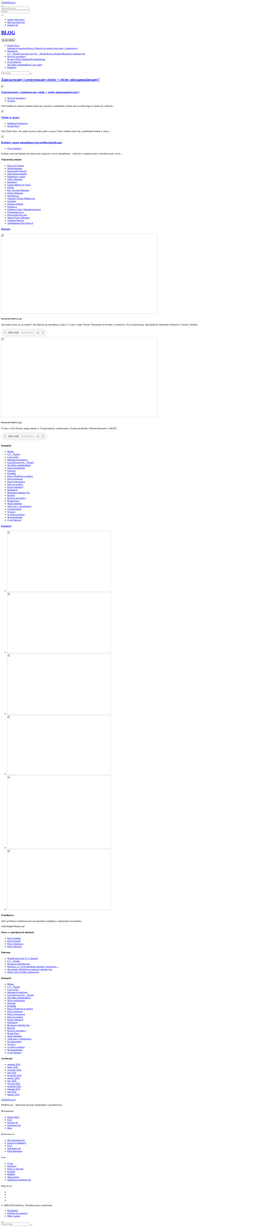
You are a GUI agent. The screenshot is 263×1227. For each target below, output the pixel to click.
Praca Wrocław (14, 946)
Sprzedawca (13, 195)
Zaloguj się (12, 25)
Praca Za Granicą (15, 165)
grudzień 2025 (14, 1086)
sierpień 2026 (13, 1064)
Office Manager (15, 179)
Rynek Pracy (13, 45)
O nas (10, 1163)
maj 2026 (11, 1072)
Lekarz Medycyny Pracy (19, 185)
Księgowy (12, 182)
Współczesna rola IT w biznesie (22, 958)
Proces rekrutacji (55, 53)
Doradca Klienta (15, 204)
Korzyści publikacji (16, 1143)
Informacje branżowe (17, 48)
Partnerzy (11, 67)
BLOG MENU (8, 40)
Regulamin (12, 1210)
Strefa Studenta (23, 59)
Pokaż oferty (13, 1117)
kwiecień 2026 (14, 1075)
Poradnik (11, 473)
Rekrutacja (12, 51)
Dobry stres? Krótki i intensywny (23, 972)
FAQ (9, 1120)
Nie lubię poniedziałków (19, 64)
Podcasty (6, 229)
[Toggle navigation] (2, 6)
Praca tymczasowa (16, 481)
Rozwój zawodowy (16, 56)
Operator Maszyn (15, 220)
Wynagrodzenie (37, 59)
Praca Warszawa (15, 943)
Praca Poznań (13, 941)
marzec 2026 (13, 1078)
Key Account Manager (18, 190)
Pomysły (11, 470)
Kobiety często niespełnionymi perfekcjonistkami (31, 142)
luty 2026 (11, 1081)
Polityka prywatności (17, 1213)
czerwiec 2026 (14, 1070)
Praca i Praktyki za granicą (40, 48)
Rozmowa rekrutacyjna (74, 53)
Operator (11, 201)
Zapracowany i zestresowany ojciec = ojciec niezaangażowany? (50, 80)
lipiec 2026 (12, 1067)
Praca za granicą (15, 484)
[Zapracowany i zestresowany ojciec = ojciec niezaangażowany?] (2, 86)
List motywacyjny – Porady (33, 53)
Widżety (11, 1174)
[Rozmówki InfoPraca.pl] (79, 312)
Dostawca (12, 206)
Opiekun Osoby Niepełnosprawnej (24, 209)
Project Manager (15, 193)
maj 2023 (11, 1092)
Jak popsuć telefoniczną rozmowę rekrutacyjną (29, 969)
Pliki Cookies (13, 1216)
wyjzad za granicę (16, 514)
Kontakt (11, 1171)
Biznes (10, 451)
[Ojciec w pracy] (2, 111)
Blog (9, 1128)
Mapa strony (13, 1177)
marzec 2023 (13, 1094)
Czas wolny (36, 64)
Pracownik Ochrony (17, 171)
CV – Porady (13, 53)
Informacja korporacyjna (19, 1179)
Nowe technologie (16, 468)
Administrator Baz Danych (20, 223)
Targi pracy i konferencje (65, 48)
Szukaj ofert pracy (16, 19)
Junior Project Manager (18, 217)
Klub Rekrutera (14, 1151)
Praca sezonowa (15, 479)
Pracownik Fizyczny (17, 215)
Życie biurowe (14, 62)
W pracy (11, 59)
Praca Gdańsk (14, 938)
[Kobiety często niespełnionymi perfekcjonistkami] (2, 136)
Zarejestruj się (14, 1125)
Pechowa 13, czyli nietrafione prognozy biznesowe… (33, 966)
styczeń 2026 (13, 1083)
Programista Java (15, 212)
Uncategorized (14, 509)
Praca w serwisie (15, 1169)
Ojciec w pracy (10, 117)
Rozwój (11, 495)
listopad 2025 (13, 1089)
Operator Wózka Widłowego (21, 198)
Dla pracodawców (16, 22)
